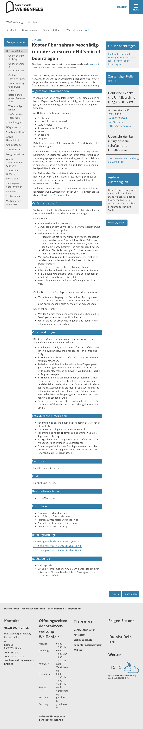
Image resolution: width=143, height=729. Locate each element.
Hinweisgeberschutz (33, 608)
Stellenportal (13, 149)
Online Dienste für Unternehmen (16, 67)
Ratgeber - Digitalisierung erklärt (16, 87)
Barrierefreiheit (57, 608)
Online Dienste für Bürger (16, 57)
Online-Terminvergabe (16, 77)
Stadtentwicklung (15, 132)
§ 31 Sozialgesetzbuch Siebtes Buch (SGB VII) (57, 545)
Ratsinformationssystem (88, 644)
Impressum (74, 608)
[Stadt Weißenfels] (19, 645)
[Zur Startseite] (34, 7)
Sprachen (122, 7)
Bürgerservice (29, 30)
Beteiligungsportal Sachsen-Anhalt (17, 98)
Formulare (12, 178)
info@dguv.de (116, 122)
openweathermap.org (125, 675)
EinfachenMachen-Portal (15, 116)
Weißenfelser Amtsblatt (13, 202)
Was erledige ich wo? (77, 30)
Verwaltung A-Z (14, 122)
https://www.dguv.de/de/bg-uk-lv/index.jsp (123, 160)
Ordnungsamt (14, 144)
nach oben (131, 593)
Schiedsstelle (13, 196)
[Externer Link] (111, 627)
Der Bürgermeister (84, 629)
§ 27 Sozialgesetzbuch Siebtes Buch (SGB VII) (57, 550)
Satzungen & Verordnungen (14, 185)
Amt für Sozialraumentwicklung (14, 162)
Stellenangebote (83, 639)
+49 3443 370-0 (12, 652)
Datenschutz (11, 608)
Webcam (78, 649)
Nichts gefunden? (116, 222)
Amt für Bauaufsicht (12, 138)
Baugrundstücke (15, 154)
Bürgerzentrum (14, 127)
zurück (115, 593)
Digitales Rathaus (51, 30)
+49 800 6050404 (117, 118)
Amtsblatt (79, 634)
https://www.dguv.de (119, 126)
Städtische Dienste (12, 172)
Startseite (12, 30)
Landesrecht (13, 191)
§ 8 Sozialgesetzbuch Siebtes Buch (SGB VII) (56, 541)
